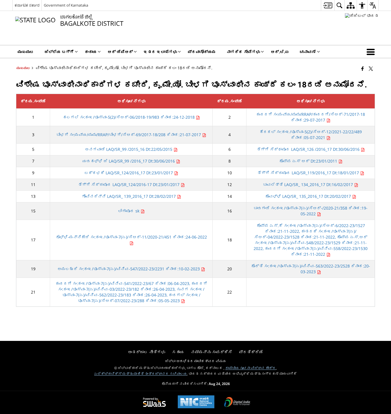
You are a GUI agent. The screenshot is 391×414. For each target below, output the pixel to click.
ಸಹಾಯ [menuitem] (178, 352)
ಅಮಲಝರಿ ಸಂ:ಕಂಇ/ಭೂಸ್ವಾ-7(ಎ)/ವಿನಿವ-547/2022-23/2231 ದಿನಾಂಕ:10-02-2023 (129, 269)
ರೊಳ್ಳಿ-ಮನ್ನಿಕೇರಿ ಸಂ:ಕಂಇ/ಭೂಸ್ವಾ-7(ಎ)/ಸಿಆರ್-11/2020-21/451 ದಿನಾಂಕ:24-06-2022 (131, 237)
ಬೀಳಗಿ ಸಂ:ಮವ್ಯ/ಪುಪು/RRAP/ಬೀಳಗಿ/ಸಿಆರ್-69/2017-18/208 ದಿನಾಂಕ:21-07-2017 (129, 134)
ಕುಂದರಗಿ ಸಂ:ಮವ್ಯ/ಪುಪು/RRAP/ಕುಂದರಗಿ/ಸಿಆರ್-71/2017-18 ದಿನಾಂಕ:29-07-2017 (310, 117)
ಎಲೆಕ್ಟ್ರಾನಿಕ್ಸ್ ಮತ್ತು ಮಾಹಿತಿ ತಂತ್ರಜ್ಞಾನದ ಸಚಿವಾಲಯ (140, 373)
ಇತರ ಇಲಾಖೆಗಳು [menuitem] (160, 51)
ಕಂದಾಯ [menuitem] (91, 51)
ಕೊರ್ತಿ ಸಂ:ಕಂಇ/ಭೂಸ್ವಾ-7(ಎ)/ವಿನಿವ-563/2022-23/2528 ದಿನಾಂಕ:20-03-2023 (310, 268)
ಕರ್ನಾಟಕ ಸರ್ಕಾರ (27, 5)
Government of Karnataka (66, 5)
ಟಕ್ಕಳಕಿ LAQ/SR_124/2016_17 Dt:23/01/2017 (129, 172)
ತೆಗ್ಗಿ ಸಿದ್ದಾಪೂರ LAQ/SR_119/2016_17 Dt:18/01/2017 (308, 172)
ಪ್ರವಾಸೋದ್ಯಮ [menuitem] (202, 51)
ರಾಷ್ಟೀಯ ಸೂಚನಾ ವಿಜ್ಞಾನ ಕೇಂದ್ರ (250, 368)
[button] (372, 51)
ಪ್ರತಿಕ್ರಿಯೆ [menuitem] (251, 352)
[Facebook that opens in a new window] (362, 68)
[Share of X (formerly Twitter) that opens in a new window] (370, 68)
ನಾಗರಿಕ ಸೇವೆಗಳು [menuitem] (243, 51)
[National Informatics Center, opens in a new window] (196, 402)
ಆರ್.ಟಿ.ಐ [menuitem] (280, 51)
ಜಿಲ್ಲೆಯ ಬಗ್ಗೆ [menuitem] (59, 51)
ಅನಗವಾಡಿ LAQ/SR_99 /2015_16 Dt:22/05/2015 (129, 149)
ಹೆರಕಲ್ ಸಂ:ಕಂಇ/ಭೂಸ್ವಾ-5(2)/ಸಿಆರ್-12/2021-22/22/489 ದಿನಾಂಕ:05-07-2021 (310, 134)
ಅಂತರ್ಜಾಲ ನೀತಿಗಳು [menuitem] (146, 352)
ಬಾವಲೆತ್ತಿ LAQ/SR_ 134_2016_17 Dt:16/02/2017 (308, 184)
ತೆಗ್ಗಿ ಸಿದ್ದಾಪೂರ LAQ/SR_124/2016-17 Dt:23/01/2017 (129, 184)
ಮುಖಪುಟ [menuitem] (26, 51)
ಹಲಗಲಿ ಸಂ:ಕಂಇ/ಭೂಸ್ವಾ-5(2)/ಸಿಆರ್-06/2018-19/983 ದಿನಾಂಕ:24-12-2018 (129, 117)
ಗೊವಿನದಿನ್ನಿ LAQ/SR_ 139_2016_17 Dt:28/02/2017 (129, 196)
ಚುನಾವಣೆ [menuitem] (308, 51)
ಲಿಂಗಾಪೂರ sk (129, 211)
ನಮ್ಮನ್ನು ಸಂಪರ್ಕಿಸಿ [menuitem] (211, 352)
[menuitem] (327, 5)
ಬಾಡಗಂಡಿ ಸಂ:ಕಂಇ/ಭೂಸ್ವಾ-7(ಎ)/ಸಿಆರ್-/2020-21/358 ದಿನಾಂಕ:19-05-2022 (311, 210)
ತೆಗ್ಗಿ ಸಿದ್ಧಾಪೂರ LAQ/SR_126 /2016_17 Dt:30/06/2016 (309, 149)
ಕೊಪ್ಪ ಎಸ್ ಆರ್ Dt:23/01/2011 (308, 161)
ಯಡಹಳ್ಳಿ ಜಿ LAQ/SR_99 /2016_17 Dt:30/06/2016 (129, 161)
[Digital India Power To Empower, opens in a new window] (237, 402)
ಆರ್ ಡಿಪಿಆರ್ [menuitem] (120, 51)
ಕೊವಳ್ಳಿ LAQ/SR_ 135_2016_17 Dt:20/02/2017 (308, 196)
